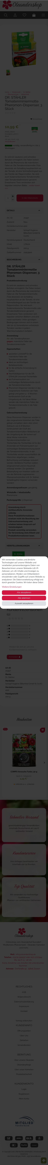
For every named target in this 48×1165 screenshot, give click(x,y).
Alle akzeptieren (24, 592)
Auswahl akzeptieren (24, 603)
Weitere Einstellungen (12, 587)
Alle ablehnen (24, 598)
